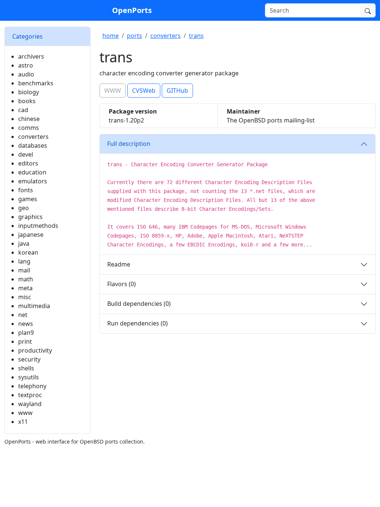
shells (26, 368)
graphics (30, 217)
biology (28, 92)
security (29, 359)
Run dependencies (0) (137, 323)
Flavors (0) (121, 284)
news (25, 324)
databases (32, 145)
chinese (29, 119)
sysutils (28, 377)
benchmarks (35, 83)
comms (28, 128)
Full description (128, 144)
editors (28, 163)
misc (24, 297)
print (25, 341)
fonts (25, 190)
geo (23, 208)
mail (24, 270)
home (110, 36)
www (25, 413)
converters (33, 137)
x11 (23, 422)
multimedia (34, 306)
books (27, 101)
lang (24, 261)
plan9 (26, 332)
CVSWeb (143, 90)
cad (23, 110)
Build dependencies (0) (139, 304)
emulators (32, 181)
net (22, 315)
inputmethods (38, 226)
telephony (32, 386)
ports (134, 36)
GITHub (177, 90)
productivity (35, 350)
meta (25, 288)
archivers (31, 56)
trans (196, 36)
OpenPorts (132, 10)
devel (25, 154)
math (25, 279)
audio (26, 74)
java (23, 243)
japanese (30, 234)
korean (28, 252)
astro (25, 65)
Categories (27, 36)
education (32, 172)
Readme (118, 264)
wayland (30, 404)
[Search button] (368, 10)
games (27, 199)
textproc (30, 395)
